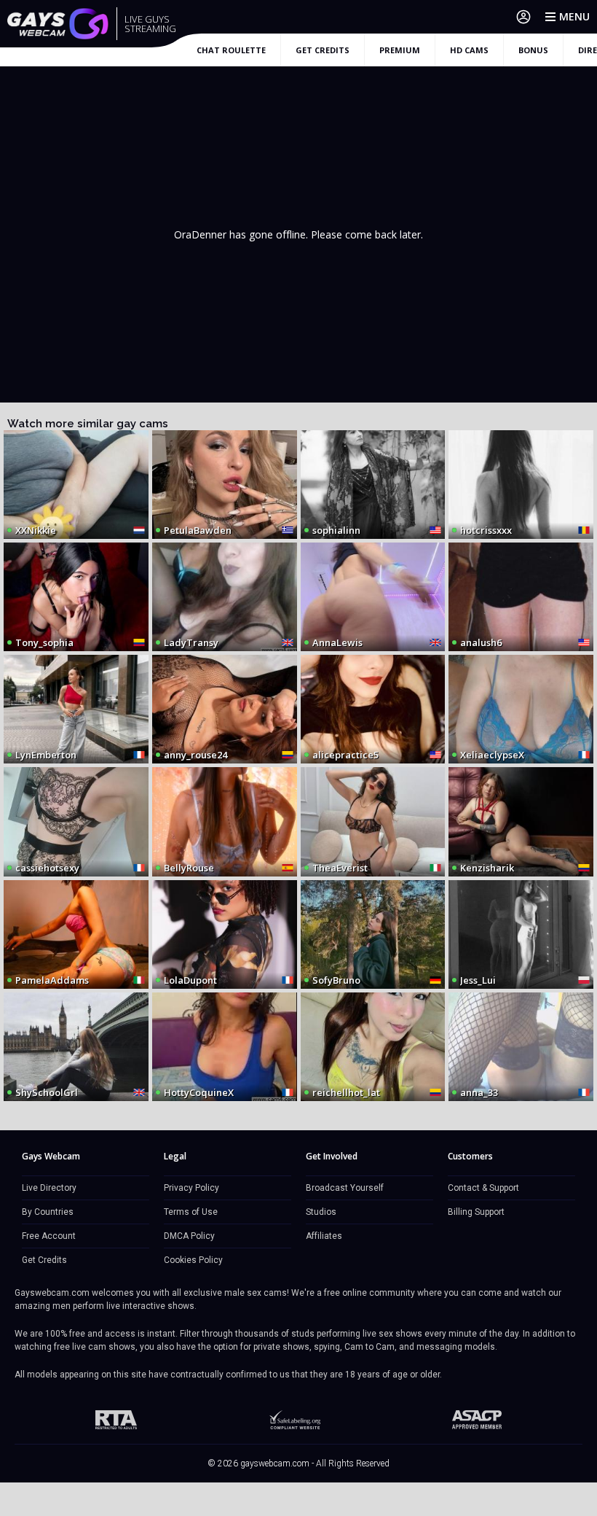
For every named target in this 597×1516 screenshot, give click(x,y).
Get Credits (44, 1260)
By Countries (48, 1212)
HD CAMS (469, 49)
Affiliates (324, 1236)
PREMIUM (399, 49)
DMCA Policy (189, 1236)
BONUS (533, 49)
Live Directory (49, 1187)
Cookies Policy (193, 1260)
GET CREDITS (322, 49)
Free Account (49, 1236)
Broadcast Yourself (345, 1187)
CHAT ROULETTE (231, 49)
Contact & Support (483, 1187)
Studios (321, 1212)
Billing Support (476, 1212)
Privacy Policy (191, 1187)
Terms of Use (191, 1212)
